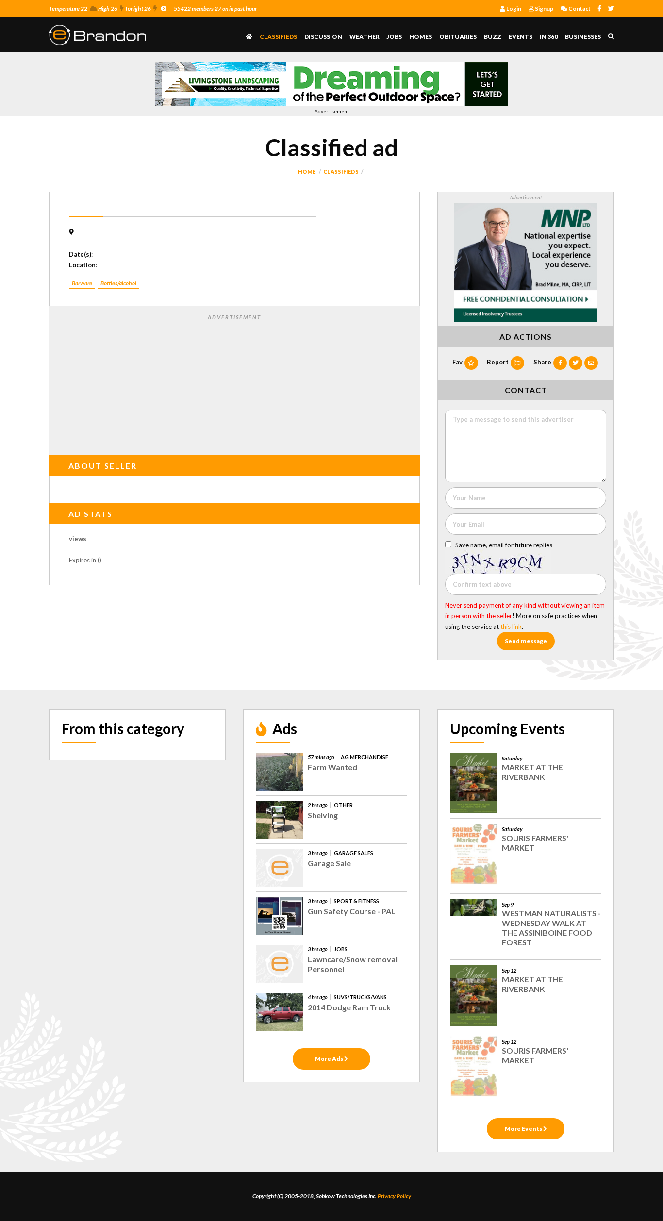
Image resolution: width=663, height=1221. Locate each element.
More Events (524, 1128)
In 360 (549, 36)
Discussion (323, 36)
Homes (420, 36)
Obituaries (458, 36)
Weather (364, 36)
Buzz (492, 36)
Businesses (583, 36)
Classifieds (278, 36)
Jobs (394, 36)
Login (513, 8)
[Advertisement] (234, 383)
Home (306, 171)
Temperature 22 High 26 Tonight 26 (100, 8)
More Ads (329, 1058)
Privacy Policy (394, 1196)
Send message (526, 640)
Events (520, 36)
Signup (543, 8)
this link (511, 626)
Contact (579, 8)
